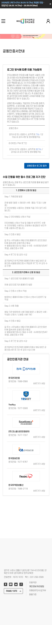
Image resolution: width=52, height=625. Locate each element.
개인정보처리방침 (36, 586)
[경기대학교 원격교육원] (25, 21)
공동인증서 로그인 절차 (37, 166)
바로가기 (39, 383)
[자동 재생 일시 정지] (1, 41)
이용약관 (33, 582)
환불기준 (33, 594)
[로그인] (48, 21)
